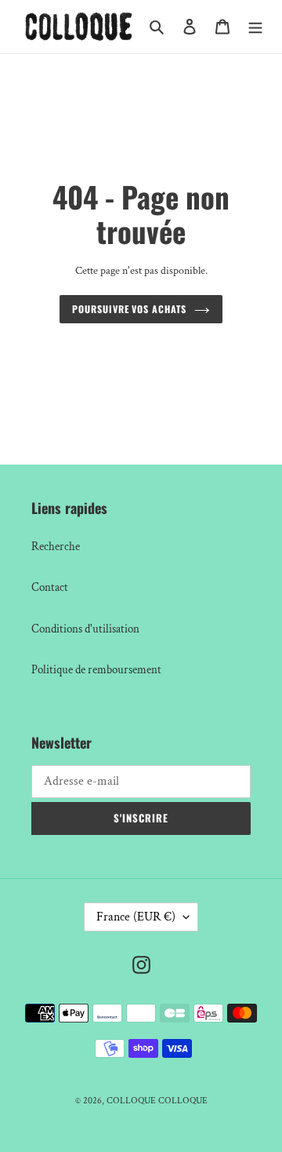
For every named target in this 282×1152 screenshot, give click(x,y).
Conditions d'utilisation (85, 629)
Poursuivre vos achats (129, 309)
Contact (49, 587)
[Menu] (255, 27)
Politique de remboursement (96, 669)
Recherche (55, 546)
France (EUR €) (135, 917)
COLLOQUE (131, 1100)
